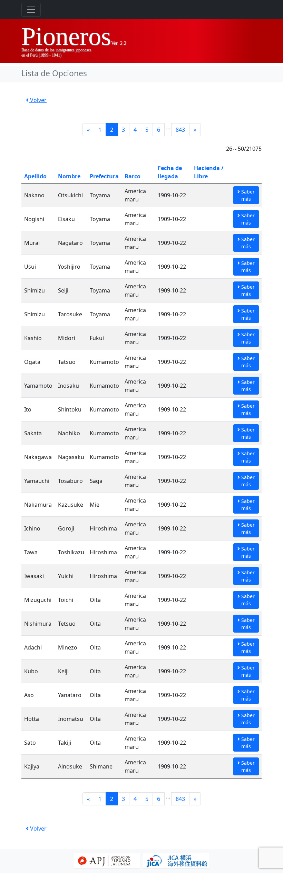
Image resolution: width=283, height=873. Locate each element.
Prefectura (104, 176)
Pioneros (66, 36)
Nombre (69, 176)
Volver (38, 100)
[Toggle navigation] (31, 10)
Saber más (247, 195)
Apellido (35, 176)
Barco (132, 176)
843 (180, 129)
